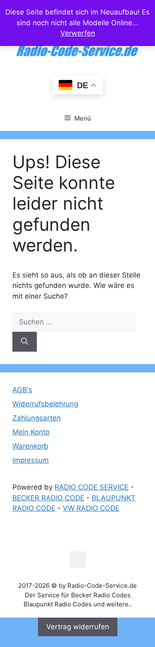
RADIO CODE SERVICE (92, 487)
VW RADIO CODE (91, 508)
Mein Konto (31, 432)
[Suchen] (24, 342)
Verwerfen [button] (77, 33)
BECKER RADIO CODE (48, 498)
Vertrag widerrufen (77, 627)
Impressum (30, 460)
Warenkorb (30, 446)
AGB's (22, 390)
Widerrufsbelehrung (45, 404)
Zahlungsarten (36, 418)
